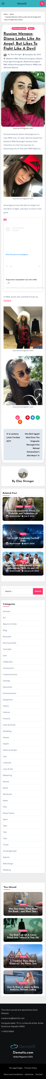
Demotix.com (23, 1052)
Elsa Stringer (16, 55)
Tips (5, 832)
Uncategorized (10, 851)
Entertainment (19, 28)
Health (6, 744)
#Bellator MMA (12, 59)
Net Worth (7, 794)
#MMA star (37, 65)
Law (5, 756)
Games (6, 737)
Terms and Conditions (13, 1074)
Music (5, 788)
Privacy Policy (31, 1068)
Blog (5, 630)
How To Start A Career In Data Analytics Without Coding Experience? (23, 989)
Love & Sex (8, 769)
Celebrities (8, 662)
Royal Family (8, 813)
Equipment (8, 700)
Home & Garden (10, 750)
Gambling (7, 731)
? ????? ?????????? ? (27, 288)
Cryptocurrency (10, 674)
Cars (5, 655)
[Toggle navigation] (3, 3)
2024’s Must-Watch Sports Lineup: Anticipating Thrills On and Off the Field (23, 568)
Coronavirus (8, 668)
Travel (5, 845)
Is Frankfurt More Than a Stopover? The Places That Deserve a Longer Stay (23, 963)
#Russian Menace (11, 68)
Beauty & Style (10, 624)
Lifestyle (7, 763)
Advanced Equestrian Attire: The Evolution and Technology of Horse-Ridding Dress (23, 513)
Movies (6, 782)
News (5, 800)
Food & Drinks (9, 725)
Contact (39, 1074)
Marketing (7, 775)
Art (4, 618)
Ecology (6, 681)
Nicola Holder (15, 516)
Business (7, 637)
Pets (5, 807)
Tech (5, 826)
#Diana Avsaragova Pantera (20, 65)
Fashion (19, 506)
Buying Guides (9, 643)
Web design (8, 863)
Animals (6, 611)
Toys (5, 838)
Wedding (7, 870)
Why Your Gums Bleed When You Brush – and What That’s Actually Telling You (23, 911)
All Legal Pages (16, 1068)
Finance (6, 718)
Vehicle (6, 857)
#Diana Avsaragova (27, 59)
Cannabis (7, 649)
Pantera (7, 300)
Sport (31, 28)
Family (6, 706)
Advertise (29, 1074)
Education (7, 687)
